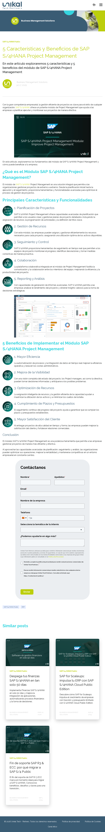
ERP (23, 607)
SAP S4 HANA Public (11, 607)
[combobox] (52, 529)
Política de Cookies (93, 822)
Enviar (27, 592)
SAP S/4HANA (23, 107)
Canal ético (52, 827)
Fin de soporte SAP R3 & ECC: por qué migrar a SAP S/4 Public (27, 767)
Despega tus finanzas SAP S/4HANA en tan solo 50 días (25, 680)
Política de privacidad (71, 822)
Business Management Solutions (32, 82)
